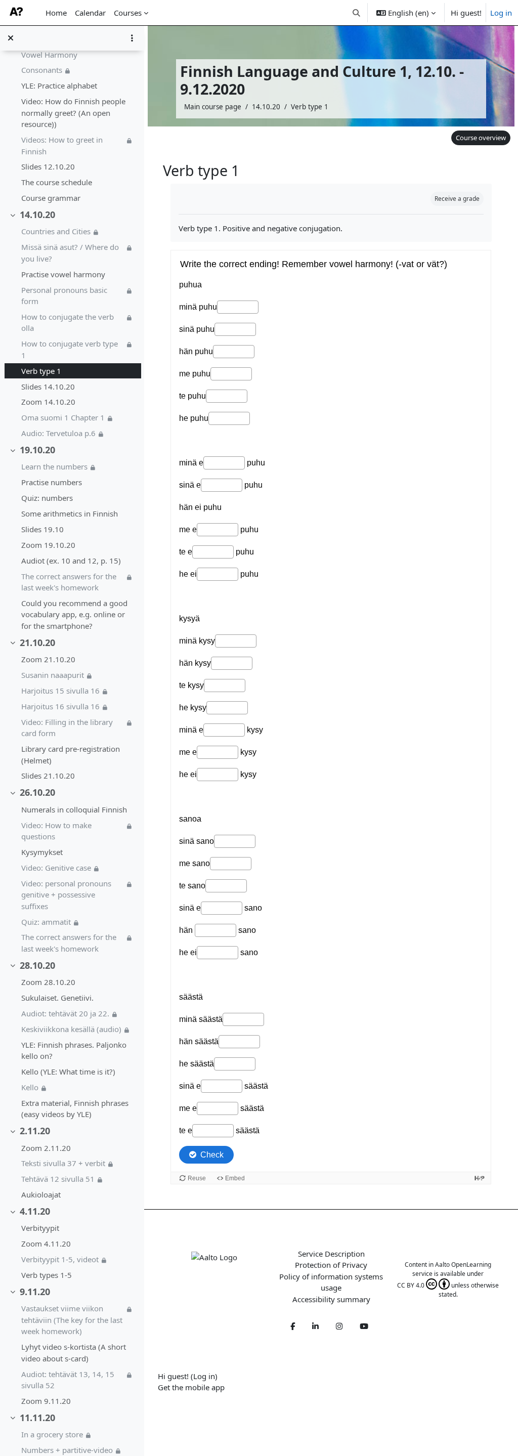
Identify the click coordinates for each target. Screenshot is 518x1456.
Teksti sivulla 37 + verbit (63, 1163)
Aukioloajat (41, 1194)
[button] (357, 12)
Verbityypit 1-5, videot (60, 1259)
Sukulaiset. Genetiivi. (57, 998)
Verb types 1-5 (46, 1275)
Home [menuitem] (56, 13)
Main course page (212, 106)
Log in (501, 13)
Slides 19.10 (42, 529)
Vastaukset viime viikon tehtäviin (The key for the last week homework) (71, 1319)
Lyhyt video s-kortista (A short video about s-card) (73, 1352)
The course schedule (56, 182)
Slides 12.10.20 (48, 166)
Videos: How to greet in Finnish (62, 145)
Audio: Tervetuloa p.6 (58, 433)
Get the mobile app (191, 1387)
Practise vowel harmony (63, 274)
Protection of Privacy (331, 1265)
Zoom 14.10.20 (48, 402)
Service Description (331, 1254)
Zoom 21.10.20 (48, 659)
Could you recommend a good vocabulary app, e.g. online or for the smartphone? (74, 614)
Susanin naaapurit (52, 675)
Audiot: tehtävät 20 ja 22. (65, 1013)
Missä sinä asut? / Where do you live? (70, 253)
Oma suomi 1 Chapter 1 (63, 417)
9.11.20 (35, 1292)
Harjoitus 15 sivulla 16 (60, 691)
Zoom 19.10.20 (48, 545)
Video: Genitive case (56, 868)
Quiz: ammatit (46, 922)
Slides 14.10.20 (48, 386)
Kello (29, 1087)
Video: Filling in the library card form (67, 728)
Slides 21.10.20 (48, 775)
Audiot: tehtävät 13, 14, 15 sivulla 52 (67, 1380)
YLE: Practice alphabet (59, 85)
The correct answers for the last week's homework (68, 582)
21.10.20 (37, 642)
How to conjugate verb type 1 (69, 349)
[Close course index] (11, 38)
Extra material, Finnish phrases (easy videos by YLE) (74, 1109)
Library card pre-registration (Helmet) (70, 754)
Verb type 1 (41, 371)
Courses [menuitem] (128, 13)
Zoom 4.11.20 (46, 1243)
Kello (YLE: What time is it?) (68, 1071)
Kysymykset (42, 852)
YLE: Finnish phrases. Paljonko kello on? (73, 1050)
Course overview (481, 137)
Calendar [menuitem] (90, 13)
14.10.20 (37, 214)
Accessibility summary (331, 1299)
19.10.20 (37, 450)
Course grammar (50, 198)
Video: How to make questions (56, 831)
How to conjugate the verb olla (67, 322)
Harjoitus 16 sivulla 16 (60, 706)
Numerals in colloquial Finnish (74, 809)
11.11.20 (37, 1417)
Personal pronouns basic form (64, 296)
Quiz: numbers (47, 498)
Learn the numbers (54, 466)
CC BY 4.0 (410, 1285)
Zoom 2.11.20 (46, 1148)
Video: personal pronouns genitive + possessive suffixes (66, 894)
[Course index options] (132, 38)
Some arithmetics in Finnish (69, 513)
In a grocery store (52, 1434)
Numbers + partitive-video (67, 1450)
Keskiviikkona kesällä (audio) (71, 1029)
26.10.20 (37, 792)
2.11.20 (35, 1131)
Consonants (41, 70)
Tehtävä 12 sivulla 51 (58, 1179)
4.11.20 (35, 1211)
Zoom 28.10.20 (48, 982)
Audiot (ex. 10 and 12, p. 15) (71, 560)
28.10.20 (37, 965)
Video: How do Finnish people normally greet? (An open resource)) (73, 112)
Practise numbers (51, 482)
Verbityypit (40, 1228)
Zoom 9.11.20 (46, 1401)
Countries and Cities (56, 231)
